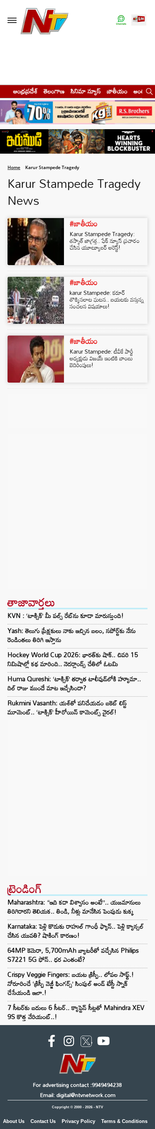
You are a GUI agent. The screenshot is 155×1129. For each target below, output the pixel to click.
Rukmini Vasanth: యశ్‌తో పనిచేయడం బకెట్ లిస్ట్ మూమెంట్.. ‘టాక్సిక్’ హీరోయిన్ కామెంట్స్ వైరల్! (67, 708)
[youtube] (103, 1042)
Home (14, 167)
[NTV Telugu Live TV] (138, 20)
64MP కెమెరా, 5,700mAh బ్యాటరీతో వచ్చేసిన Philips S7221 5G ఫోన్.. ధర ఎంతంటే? (73, 955)
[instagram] (69, 1042)
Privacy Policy (78, 1121)
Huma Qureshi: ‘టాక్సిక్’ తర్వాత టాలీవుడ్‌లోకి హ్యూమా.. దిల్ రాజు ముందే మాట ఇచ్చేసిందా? (74, 683)
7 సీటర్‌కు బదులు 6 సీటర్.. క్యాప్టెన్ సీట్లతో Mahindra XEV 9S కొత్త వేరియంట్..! (76, 1012)
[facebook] (52, 1042)
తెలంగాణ (54, 91)
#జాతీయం (84, 223)
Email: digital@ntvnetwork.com (77, 1095)
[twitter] (86, 1042)
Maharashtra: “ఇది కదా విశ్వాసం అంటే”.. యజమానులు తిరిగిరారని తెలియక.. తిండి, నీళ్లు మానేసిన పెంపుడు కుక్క (74, 906)
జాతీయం (117, 91)
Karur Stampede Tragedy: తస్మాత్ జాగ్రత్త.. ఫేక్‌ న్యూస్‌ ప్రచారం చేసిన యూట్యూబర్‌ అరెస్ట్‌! (105, 240)
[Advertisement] (77, 511)
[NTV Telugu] (45, 20)
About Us (13, 1121)
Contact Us (43, 1121)
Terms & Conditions (124, 1121)
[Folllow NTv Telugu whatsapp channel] (121, 20)
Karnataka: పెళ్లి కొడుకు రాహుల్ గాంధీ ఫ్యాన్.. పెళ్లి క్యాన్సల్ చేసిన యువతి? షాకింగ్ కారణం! (76, 930)
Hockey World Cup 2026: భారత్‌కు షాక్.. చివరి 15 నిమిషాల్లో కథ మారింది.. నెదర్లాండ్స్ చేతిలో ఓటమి (73, 659)
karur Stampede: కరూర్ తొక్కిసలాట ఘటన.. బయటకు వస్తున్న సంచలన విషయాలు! (107, 299)
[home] (4, 91)
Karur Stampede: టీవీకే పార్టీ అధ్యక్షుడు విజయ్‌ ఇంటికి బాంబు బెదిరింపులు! (101, 358)
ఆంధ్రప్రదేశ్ (25, 91)
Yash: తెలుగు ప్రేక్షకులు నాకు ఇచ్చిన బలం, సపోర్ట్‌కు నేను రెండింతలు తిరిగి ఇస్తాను (72, 635)
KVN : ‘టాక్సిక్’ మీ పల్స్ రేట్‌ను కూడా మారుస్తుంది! (66, 615)
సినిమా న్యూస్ (86, 91)
